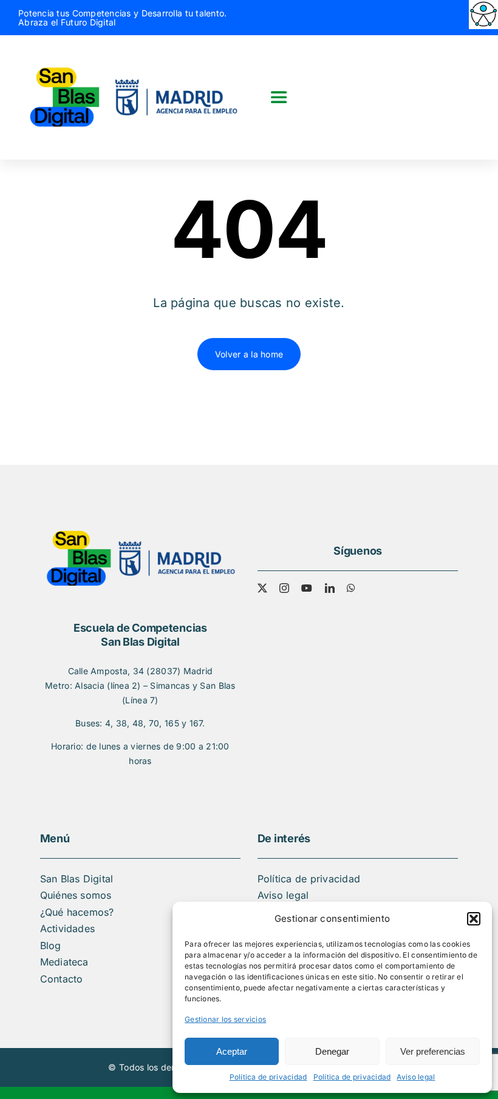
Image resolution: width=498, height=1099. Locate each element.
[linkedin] (330, 588)
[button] (474, 919)
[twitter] (262, 588)
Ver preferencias (432, 1051)
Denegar (332, 1051)
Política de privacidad (268, 1076)
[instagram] (284, 588)
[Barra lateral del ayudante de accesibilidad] (483, 14)
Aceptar (231, 1051)
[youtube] (306, 588)
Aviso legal (416, 1076)
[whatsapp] (351, 588)
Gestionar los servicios (225, 1019)
